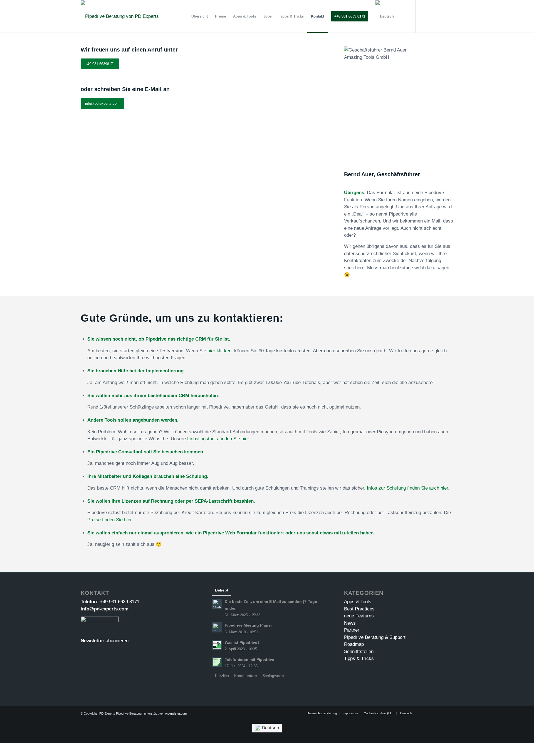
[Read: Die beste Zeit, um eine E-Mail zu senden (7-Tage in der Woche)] (217, 604)
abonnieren (117, 640)
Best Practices (359, 609)
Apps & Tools (357, 601)
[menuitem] (199, 16)
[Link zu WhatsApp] (449, 16)
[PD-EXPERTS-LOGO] (120, 16)
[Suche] (402, 16)
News (350, 623)
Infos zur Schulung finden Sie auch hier (407, 488)
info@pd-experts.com (104, 609)
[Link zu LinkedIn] (441, 16)
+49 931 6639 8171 (119, 601)
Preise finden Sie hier (109, 519)
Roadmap (354, 644)
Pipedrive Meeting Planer (248, 625)
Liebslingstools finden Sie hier (218, 438)
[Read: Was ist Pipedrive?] (217, 645)
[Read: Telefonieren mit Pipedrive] (217, 662)
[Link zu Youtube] (424, 16)
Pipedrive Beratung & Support (375, 637)
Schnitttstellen (359, 651)
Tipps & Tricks (359, 658)
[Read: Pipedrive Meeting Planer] (217, 627)
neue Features (359, 616)
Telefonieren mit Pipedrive (249, 659)
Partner (351, 630)
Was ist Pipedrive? (242, 642)
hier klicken (219, 350)
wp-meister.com (176, 713)
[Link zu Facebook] (432, 16)
